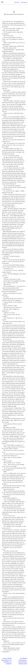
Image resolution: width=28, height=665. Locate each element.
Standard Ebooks (2, 2)
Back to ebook (17, 2)
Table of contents (24, 2)
